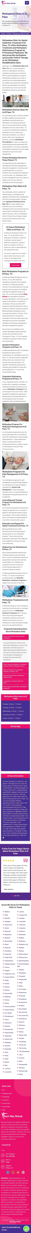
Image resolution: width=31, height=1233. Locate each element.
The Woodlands (24, 1051)
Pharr (21, 983)
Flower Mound (9, 1010)
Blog (3, 1110)
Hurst (6, 1052)
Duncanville (8, 993)
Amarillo (7, 918)
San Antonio (23, 1012)
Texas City (22, 1045)
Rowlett (21, 1005)
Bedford (7, 938)
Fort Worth (8, 1013)
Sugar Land (23, 1035)
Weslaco (22, 1068)
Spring (21, 1032)
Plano (21, 986)
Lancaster (8, 1072)
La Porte (7, 1068)
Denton (7, 987)
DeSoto (7, 990)
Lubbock (22, 931)
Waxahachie (23, 1064)
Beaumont (8, 934)
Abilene (7, 912)
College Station (10, 964)
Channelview (9, 961)
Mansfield (22, 934)
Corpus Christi (9, 977)
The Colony (23, 1048)
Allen (6, 915)
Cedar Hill (8, 954)
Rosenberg (22, 999)
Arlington (8, 921)
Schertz (21, 1022)
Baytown (8, 931)
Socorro (21, 1028)
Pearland (22, 976)
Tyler (20, 1055)
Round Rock (23, 1002)
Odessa (21, 970)
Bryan (7, 944)
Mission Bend (23, 954)
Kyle (6, 1065)
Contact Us (5, 1100)
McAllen (21, 938)
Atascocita (8, 925)
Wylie (21, 1074)
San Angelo (23, 1009)
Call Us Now (15, 265)
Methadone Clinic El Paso (21, 33)
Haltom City (8, 1039)
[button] (27, 3)
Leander (22, 918)
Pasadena (22, 973)
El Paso (4, 1230)
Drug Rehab (5, 1097)
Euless (7, 1003)
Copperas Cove (10, 974)
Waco (21, 1061)
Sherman (22, 1025)
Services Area (6, 1103)
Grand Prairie (9, 1032)
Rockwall (22, 996)
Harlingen (8, 1042)
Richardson (23, 992)
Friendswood (9, 1016)
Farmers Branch (10, 1006)
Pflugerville (23, 979)
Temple (21, 1038)
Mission (21, 951)
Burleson (8, 947)
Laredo (21, 912)
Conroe (7, 967)
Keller (7, 1059)
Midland (21, 947)
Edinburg (8, 997)
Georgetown (9, 1029)
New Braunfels (24, 961)
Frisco (7, 1019)
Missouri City (23, 957)
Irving (6, 1055)
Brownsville (8, 941)
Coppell (7, 970)
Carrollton (8, 951)
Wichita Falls (23, 1071)
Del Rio (7, 983)
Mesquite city (23, 944)
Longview (22, 928)
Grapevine (8, 1036)
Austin (7, 928)
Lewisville (22, 921)
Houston (7, 1046)
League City (23, 915)
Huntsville (8, 1049)
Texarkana (22, 1041)
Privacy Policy (6, 1106)
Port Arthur (22, 989)
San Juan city (23, 1015)
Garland (7, 1026)
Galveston (8, 1023)
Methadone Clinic (7, 1093)
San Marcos (23, 1019)
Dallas (7, 980)
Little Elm (22, 925)
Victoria (21, 1058)
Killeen (7, 1062)
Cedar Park (8, 957)
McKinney (22, 941)
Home (3, 33)
